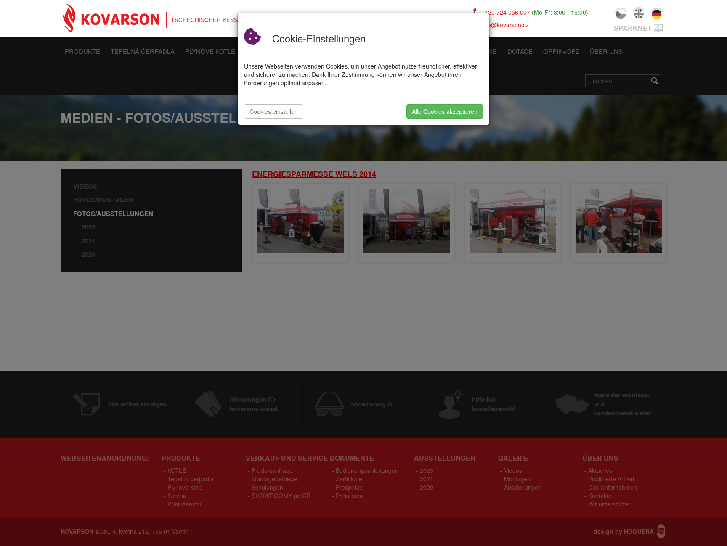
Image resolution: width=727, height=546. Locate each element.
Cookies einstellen (273, 111)
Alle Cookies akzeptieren (445, 111)
